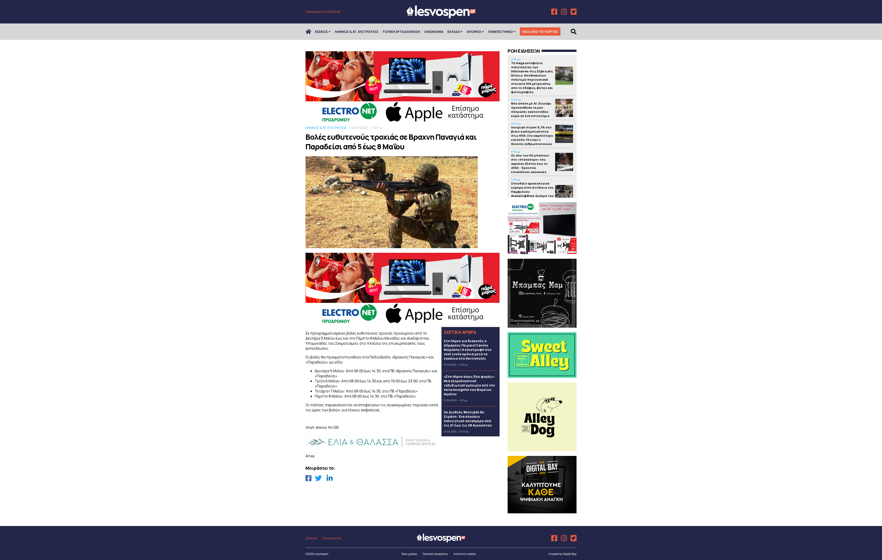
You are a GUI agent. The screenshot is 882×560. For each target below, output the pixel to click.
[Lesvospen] (441, 17)
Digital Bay (570, 554)
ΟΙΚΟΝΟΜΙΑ (433, 31)
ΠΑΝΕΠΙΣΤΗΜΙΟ (500, 31)
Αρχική (311, 31)
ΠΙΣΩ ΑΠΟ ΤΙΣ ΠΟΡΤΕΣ (540, 31)
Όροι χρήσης (409, 554)
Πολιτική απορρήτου (435, 554)
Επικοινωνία (331, 538)
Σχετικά (311, 538)
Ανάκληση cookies (464, 554)
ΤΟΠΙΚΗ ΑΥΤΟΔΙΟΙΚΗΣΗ (401, 31)
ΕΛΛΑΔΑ (453, 31)
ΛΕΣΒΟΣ (321, 31)
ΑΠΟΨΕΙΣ (474, 31)
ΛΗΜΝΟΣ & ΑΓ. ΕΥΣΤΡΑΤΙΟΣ (356, 31)
